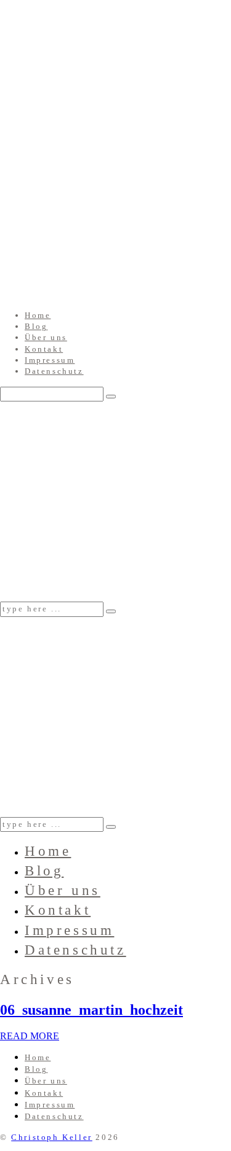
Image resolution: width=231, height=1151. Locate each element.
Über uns (46, 337)
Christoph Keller (51, 1137)
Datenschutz (54, 371)
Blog (36, 326)
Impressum (50, 360)
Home (38, 315)
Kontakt (44, 349)
